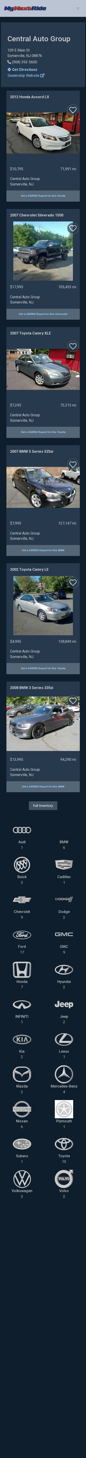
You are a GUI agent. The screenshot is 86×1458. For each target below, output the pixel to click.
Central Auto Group (25, 179)
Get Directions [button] (24, 69)
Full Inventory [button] (43, 805)
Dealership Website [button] (24, 75)
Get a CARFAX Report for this (43, 195)
